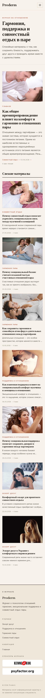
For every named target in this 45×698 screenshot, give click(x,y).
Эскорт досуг (9, 493)
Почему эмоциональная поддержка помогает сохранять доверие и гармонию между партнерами (20, 443)
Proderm (9, 5)
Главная (6, 649)
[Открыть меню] (40, 5)
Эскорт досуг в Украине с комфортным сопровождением (18, 552)
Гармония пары (10, 268)
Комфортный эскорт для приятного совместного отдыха (21, 499)
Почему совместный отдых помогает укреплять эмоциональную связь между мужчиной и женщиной (21, 218)
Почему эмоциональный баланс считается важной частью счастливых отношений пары (19, 274)
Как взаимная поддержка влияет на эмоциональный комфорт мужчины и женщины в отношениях (21, 387)
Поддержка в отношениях (15, 381)
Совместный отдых (10, 160)
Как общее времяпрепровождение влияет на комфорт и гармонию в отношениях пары (21, 119)
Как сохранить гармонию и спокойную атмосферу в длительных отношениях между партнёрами (21, 331)
